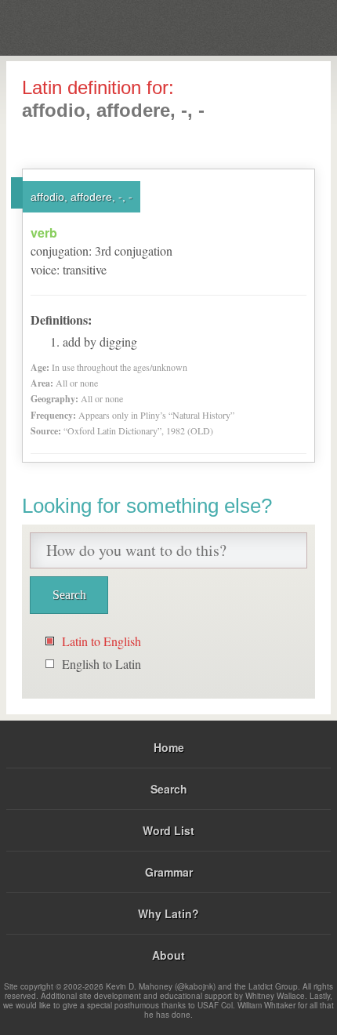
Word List (168, 830)
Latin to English (101, 641)
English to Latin (101, 664)
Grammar (169, 872)
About (168, 955)
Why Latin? (168, 913)
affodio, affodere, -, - (81, 197)
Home (169, 747)
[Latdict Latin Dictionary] (285, 26)
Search (168, 789)
